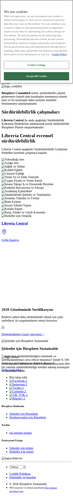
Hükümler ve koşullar (22, 477)
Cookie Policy (59, 54)
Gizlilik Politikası (20, 473)
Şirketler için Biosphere (23, 413)
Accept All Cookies (36, 76)
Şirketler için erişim (21, 448)
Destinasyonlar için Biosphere (27, 417)
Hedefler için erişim (21, 451)
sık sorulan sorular (20, 432)
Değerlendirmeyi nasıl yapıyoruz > (23, 334)
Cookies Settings (36, 64)
